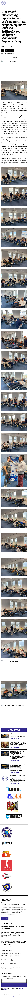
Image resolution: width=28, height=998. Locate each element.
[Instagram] (6, 918)
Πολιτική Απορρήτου (14, 996)
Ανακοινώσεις (15, 738)
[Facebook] (2, 50)
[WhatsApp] (12, 50)
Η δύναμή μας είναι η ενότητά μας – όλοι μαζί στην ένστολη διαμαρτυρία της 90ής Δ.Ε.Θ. (18, 735)
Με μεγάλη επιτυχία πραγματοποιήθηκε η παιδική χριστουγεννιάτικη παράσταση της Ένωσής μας (13, 942)
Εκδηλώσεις (4, 946)
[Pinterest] (9, 50)
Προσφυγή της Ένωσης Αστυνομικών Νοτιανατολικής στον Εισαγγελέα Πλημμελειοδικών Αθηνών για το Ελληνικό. (12, 935)
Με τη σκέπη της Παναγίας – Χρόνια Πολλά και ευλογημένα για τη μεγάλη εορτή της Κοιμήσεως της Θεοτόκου (18, 744)
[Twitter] (6, 50)
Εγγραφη (13, 985)
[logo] (3, 3)
